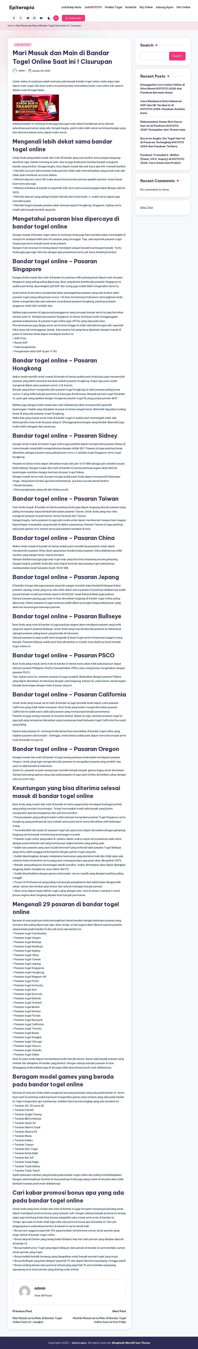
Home (11, 25)
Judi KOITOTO (22, 45)
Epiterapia (21, 7)
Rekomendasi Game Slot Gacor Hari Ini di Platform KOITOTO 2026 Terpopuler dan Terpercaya (162, 125)
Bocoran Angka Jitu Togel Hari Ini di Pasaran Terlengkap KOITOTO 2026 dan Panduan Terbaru (162, 142)
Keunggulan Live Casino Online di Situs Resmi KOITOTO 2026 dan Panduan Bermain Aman (162, 88)
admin (39, 1288)
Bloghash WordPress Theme (131, 1343)
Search (146, 45)
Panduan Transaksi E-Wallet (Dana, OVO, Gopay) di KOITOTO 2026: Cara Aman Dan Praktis (162, 159)
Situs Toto (146, 207)
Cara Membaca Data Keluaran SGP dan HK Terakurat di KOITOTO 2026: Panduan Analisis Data (162, 107)
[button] (73, 18)
